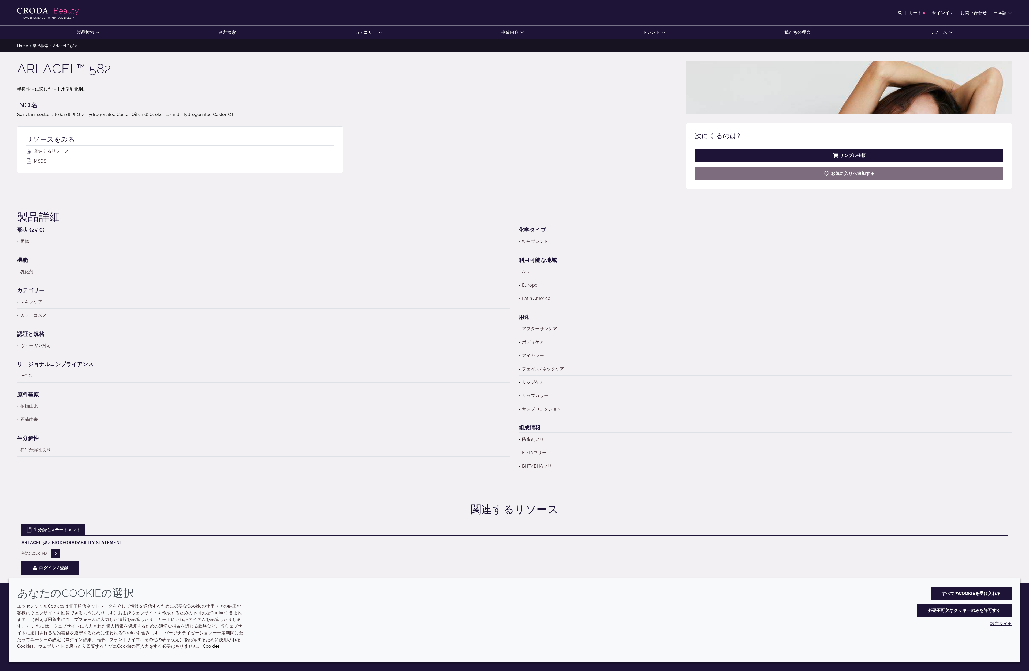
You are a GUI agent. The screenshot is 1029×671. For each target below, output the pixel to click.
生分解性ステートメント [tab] (56, 529)
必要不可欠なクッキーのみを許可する (964, 610)
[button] (88, 32)
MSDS (39, 161)
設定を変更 (1001, 623)
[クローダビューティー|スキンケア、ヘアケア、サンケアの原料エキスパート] (48, 11)
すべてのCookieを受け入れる (971, 593)
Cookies (211, 646)
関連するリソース (51, 151)
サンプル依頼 (853, 155)
